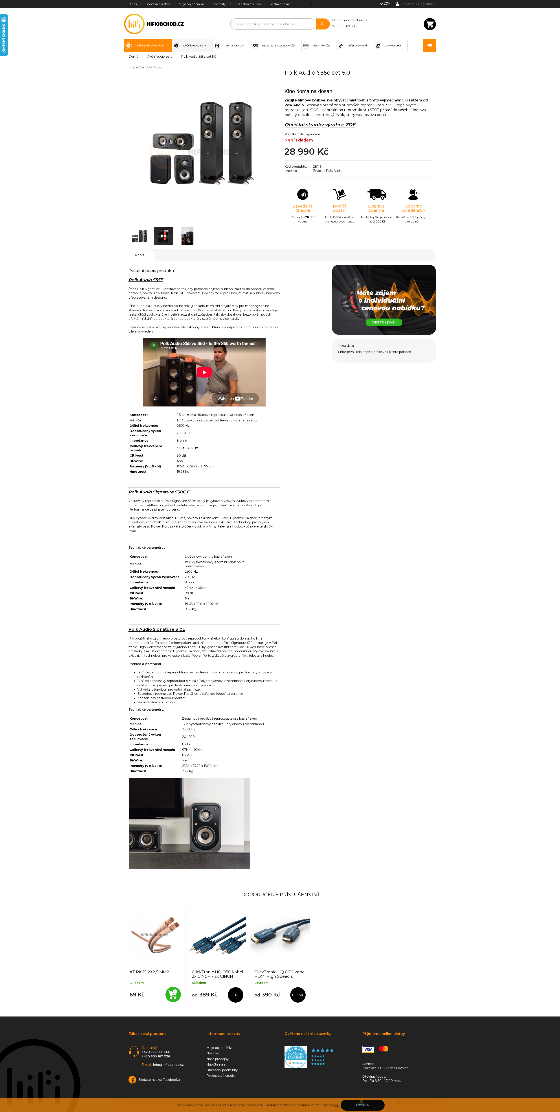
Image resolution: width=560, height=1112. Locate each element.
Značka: (147, 67)
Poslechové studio (248, 4)
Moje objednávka (191, 4)
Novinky (212, 1053)
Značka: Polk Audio (327, 171)
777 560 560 (347, 26)
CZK (387, 4)
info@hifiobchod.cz (352, 20)
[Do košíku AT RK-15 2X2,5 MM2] (173, 994)
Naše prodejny (217, 1059)
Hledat (323, 23)
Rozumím (362, 1105)
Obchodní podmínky (222, 1070)
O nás (133, 4)
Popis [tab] (139, 255)
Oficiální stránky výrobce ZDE (320, 124)
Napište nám (216, 1064)
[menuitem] (148, 45)
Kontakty (219, 4)
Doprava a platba (157, 4)
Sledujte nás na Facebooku (159, 1080)
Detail (236, 995)
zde (336, 1104)
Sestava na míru (281, 4)
